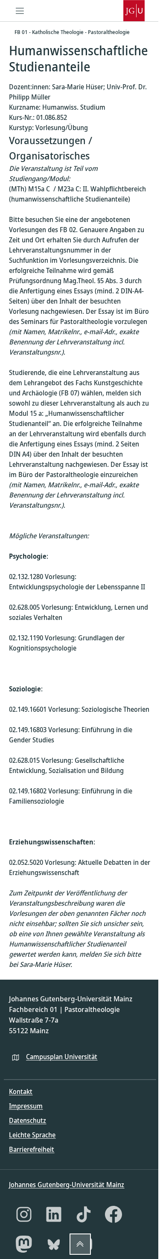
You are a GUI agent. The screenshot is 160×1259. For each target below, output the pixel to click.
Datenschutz (27, 1120)
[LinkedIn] (53, 1214)
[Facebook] (113, 1214)
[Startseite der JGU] (134, 10)
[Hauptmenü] (19, 10)
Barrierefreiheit (31, 1149)
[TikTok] (83, 1214)
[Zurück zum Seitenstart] (80, 1244)
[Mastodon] (23, 1244)
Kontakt (20, 1091)
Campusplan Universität (61, 1056)
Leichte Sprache (32, 1135)
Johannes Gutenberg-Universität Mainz (66, 1184)
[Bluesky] (53, 1244)
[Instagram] (23, 1214)
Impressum (26, 1106)
